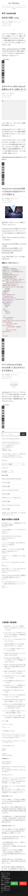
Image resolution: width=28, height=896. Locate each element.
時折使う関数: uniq (10, 17)
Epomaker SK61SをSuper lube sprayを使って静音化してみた (15, 700)
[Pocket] (14, 69)
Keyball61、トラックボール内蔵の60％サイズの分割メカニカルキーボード (15, 628)
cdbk (3, 22)
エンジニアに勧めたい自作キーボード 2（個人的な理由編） (15, 712)
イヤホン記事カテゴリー (8, 447)
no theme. (14, 3)
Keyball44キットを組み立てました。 (15, 690)
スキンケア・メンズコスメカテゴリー (11, 444)
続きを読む (6, 59)
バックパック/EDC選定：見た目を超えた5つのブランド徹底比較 (13, 543)
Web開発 (10, 22)
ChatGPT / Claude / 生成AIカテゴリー (11, 442)
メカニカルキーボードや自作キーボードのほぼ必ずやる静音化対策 (15, 716)
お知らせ (11, 93)
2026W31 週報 (6, 501)
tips (6, 22)
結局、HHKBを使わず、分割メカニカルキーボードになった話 (15, 672)
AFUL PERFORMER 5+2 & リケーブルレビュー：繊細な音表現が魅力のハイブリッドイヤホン (14, 584)
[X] (14, 61)
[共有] (14, 81)
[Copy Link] (14, 79)
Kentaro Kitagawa (7, 24)
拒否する (23, 883)
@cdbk (3, 750)
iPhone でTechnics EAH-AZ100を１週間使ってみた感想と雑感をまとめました (14, 576)
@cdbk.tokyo (9, 755)
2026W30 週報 (6, 509)
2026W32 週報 (6, 494)
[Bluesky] (14, 64)
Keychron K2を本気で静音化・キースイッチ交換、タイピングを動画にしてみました (15, 660)
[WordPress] (14, 76)
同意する (14, 883)
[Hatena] (14, 66)
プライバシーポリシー (8, 724)
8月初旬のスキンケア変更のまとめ (11, 498)
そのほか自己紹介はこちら (8, 745)
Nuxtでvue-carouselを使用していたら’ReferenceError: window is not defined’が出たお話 (12, 250)
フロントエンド (17, 22)
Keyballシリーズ (6, 448)
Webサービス (5, 93)
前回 (3, 222)
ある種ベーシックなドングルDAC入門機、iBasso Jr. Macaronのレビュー (13, 550)
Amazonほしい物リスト (7, 774)
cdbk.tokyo (5, 392)
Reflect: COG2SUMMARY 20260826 (11, 479)
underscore (15, 49)
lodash (9, 49)
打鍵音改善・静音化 (7, 450)
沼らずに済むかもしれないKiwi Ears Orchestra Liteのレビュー (12, 537)
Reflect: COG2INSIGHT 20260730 (11, 505)
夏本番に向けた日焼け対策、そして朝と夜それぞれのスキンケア (13, 513)
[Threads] (14, 74)
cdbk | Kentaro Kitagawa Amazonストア (11, 438)
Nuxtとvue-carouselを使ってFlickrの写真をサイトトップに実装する (13, 191)
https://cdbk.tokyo (14, 384)
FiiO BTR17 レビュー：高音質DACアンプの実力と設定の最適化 (15, 686)
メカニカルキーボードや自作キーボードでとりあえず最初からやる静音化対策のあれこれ (15, 634)
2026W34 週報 (6, 482)
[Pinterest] (14, 71)
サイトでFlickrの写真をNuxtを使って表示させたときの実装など (13, 367)
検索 (3, 431)
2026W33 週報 (6, 486)
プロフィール (5, 727)
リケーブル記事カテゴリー (8, 445)
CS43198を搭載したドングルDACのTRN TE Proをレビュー (14, 645)
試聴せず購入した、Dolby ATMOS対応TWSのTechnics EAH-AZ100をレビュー (14, 570)
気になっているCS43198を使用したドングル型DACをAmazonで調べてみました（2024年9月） (15, 706)
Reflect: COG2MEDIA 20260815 (10, 490)
